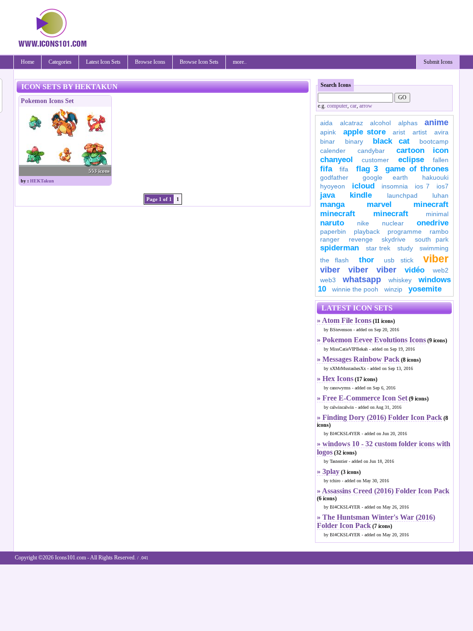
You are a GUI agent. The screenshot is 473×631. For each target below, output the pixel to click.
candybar (371, 150)
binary (354, 141)
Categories (60, 62)
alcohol (380, 123)
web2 (441, 270)
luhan (440, 195)
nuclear (393, 223)
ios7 (443, 186)
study (405, 248)
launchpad (402, 195)
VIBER (330, 269)
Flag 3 (367, 168)
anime (436, 122)
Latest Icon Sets (103, 62)
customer (375, 160)
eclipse (411, 159)
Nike (363, 223)
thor (366, 259)
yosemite (425, 289)
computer (337, 106)
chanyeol (336, 159)
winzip (393, 289)
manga (332, 204)
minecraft (431, 204)
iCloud (363, 186)
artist (419, 132)
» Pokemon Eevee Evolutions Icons (371, 340)
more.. (240, 62)
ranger (330, 239)
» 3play (328, 471)
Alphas (408, 123)
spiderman (339, 247)
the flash (334, 260)
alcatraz (351, 123)
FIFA (326, 168)
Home (27, 62)
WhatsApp (362, 279)
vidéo (414, 270)
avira (441, 132)
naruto (332, 222)
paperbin (333, 231)
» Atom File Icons (344, 320)
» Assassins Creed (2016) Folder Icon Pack (383, 491)
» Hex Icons (335, 378)
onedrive (433, 222)
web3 (328, 280)
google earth (385, 177)
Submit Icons (438, 62)
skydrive (394, 239)
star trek (378, 248)
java (327, 195)
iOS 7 (422, 186)
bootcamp (434, 141)
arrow (365, 106)
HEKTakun (42, 180)
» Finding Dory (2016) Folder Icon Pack (379, 417)
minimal (437, 214)
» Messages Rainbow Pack (358, 359)
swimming (434, 248)
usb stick (398, 260)
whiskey (400, 280)
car (353, 106)
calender (333, 150)
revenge (361, 239)
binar (327, 141)
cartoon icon (422, 150)
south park (432, 239)
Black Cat (391, 141)
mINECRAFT (337, 213)
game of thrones (417, 168)
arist (399, 132)
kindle (361, 195)
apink (328, 132)
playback (367, 231)
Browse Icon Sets (199, 62)
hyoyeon (332, 186)
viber (436, 259)
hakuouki (435, 177)
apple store (364, 131)
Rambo (439, 231)
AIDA (326, 123)
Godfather (334, 177)
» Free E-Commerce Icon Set (362, 398)
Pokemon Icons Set (47, 100)
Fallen (441, 160)
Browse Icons (150, 62)
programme (405, 231)
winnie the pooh (355, 289)
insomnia (395, 186)
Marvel (379, 204)
